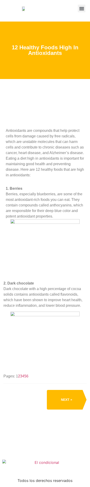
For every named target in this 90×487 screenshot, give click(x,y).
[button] (81, 8)
